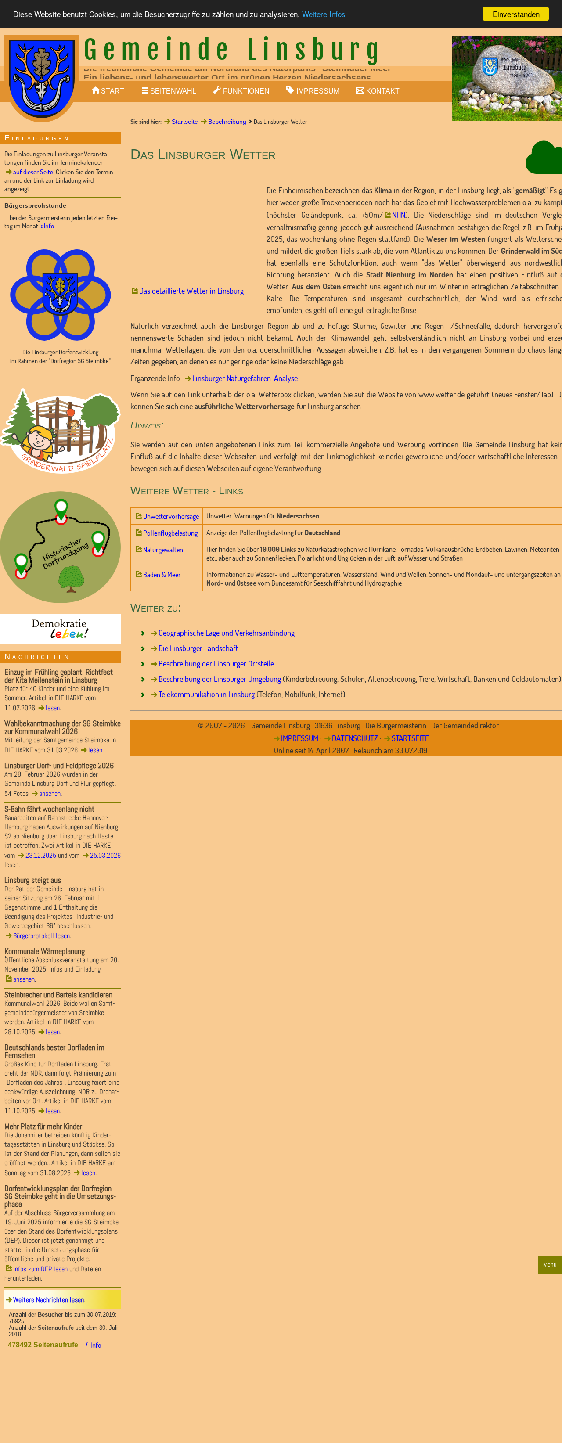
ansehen (50, 793)
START (112, 91)
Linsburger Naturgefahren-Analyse (245, 378)
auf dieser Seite (33, 172)
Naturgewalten (163, 549)
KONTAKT (383, 91)
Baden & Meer (162, 574)
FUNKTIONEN (246, 91)
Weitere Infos (324, 14)
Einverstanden (516, 13)
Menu (550, 1265)
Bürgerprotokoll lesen (41, 935)
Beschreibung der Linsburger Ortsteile (216, 663)
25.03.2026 (105, 855)
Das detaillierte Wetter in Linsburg (191, 290)
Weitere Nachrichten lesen (48, 1299)
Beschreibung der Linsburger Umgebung (220, 679)
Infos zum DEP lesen (40, 1269)
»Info (47, 226)
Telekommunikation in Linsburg (207, 694)
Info (95, 1345)
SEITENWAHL (173, 91)
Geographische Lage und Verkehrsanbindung (227, 632)
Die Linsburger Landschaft (198, 648)
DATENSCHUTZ (355, 738)
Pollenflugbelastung (170, 533)
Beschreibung (227, 121)
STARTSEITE (410, 738)
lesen (53, 708)
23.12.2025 (40, 855)
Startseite (185, 121)
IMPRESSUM (317, 91)
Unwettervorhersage (171, 516)
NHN (398, 215)
